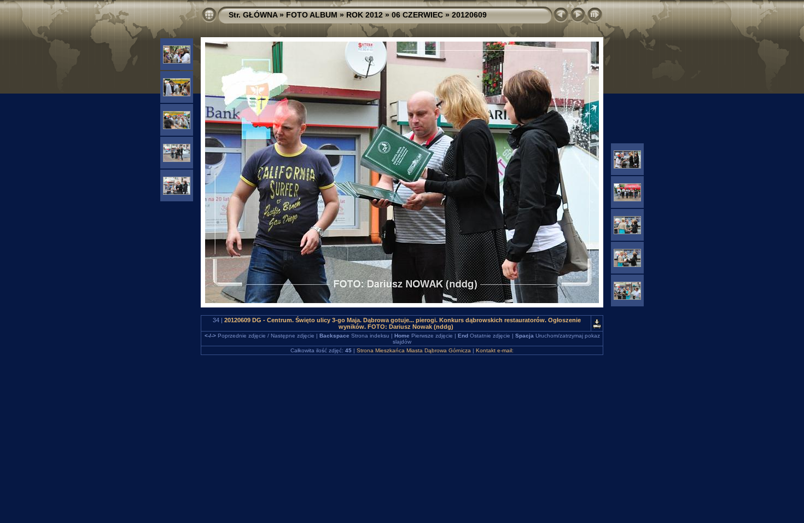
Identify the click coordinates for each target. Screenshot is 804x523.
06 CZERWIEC (417, 14)
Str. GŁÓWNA (253, 14)
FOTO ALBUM (311, 14)
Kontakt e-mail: (495, 350)
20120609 (469, 14)
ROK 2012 (364, 14)
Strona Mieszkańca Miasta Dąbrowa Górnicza (414, 350)
